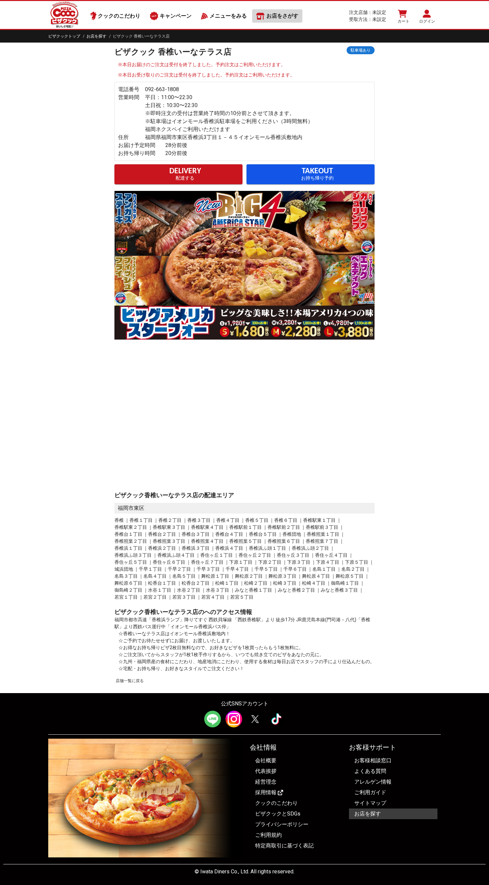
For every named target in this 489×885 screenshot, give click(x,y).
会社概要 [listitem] (265, 760)
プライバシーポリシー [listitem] (281, 824)
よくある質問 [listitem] (370, 771)
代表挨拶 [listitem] (265, 771)
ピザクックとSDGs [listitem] (277, 814)
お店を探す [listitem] (367, 814)
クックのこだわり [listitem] (276, 803)
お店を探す (96, 36)
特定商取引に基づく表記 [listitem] (284, 845)
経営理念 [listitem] (265, 782)
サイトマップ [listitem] (370, 803)
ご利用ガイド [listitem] (370, 792)
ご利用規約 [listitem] (268, 835)
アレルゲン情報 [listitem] (373, 782)
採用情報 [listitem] (265, 792)
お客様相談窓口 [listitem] (373, 760)
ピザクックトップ (64, 36)
